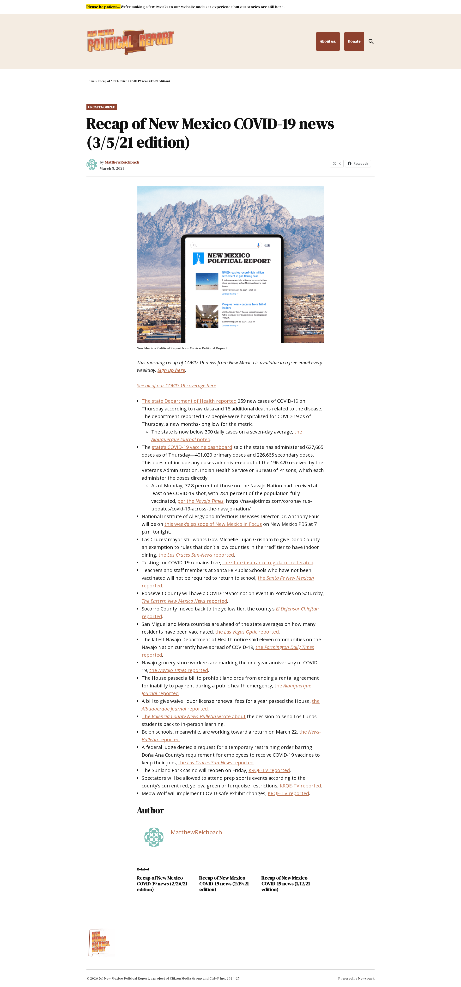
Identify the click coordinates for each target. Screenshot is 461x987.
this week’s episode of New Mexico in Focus (213, 524)
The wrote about (194, 716)
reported (184, 601)
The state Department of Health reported (189, 401)
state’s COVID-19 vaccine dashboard (192, 447)
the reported (196, 555)
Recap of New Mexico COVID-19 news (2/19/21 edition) (224, 883)
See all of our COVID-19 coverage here (176, 385)
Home (90, 81)
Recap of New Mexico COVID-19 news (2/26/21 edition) (162, 883)
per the (200, 501)
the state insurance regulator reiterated (267, 562)
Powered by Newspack (356, 978)
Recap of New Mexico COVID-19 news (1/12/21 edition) (285, 883)
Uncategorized (101, 107)
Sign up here (171, 370)
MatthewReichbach (122, 162)
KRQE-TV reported (269, 770)
